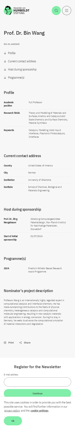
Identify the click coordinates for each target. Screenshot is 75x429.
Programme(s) (16, 78)
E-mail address (11, 374)
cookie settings (39, 410)
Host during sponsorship (22, 69)
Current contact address (22, 61)
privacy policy (12, 410)
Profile (11, 53)
